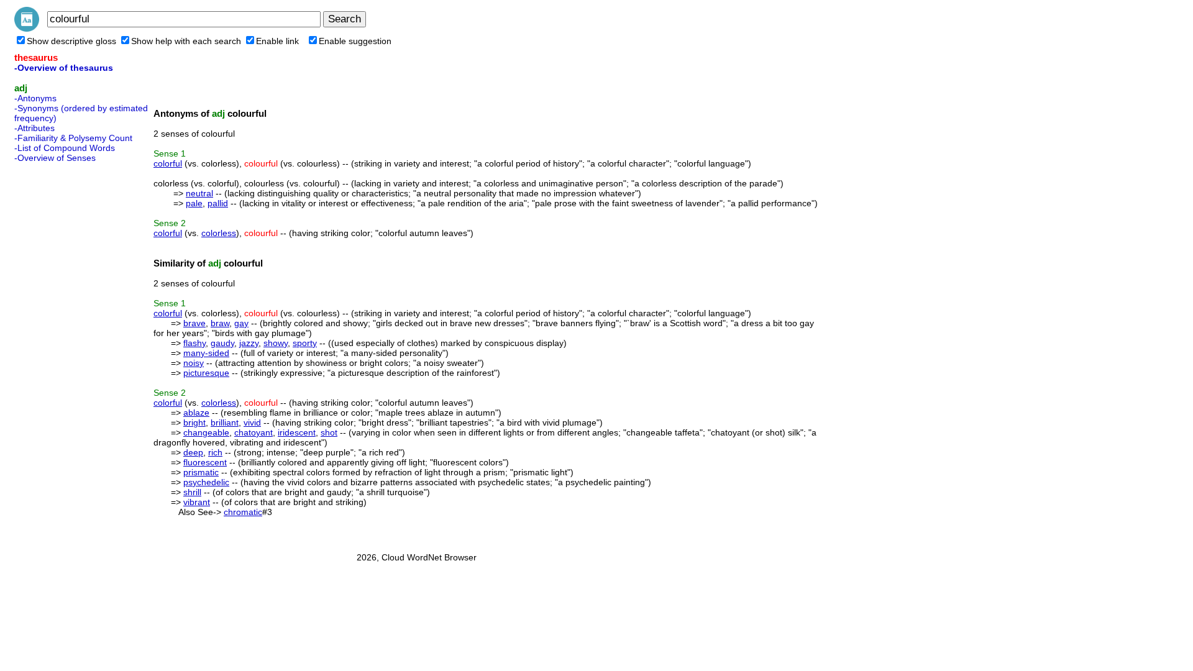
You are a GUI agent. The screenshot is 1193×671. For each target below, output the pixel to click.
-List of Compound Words (64, 148)
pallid (218, 203)
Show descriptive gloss (71, 41)
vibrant (196, 502)
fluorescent (205, 462)
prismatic (201, 472)
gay (241, 323)
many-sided (206, 353)
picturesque (206, 373)
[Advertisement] (64, 353)
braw (220, 323)
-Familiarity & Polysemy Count (73, 138)
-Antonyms (35, 98)
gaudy (222, 343)
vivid (252, 422)
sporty (305, 343)
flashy (194, 343)
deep (193, 452)
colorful (167, 163)
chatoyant (253, 432)
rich (215, 452)
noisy (193, 363)
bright (194, 422)
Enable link (277, 41)
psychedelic (206, 482)
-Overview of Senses (55, 158)
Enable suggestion (355, 41)
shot (329, 432)
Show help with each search (186, 41)
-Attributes (34, 128)
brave (194, 323)
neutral (199, 193)
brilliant (225, 422)
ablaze (196, 413)
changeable (206, 432)
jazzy (248, 343)
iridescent (297, 432)
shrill (192, 492)
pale (194, 203)
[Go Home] (26, 29)
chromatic (243, 512)
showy (275, 343)
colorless (218, 233)
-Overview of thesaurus (63, 68)
